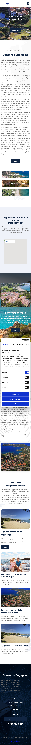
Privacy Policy (15, 741)
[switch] (27, 377)
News (13, 192)
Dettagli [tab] (12, 344)
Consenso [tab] (5, 344)
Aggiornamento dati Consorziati (14, 646)
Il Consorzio (15, 175)
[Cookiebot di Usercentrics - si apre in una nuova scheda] (22, 340)
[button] (28, 3)
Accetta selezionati (15, 399)
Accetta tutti (15, 394)
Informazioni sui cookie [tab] (23, 344)
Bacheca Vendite (18, 183)
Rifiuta (15, 404)
